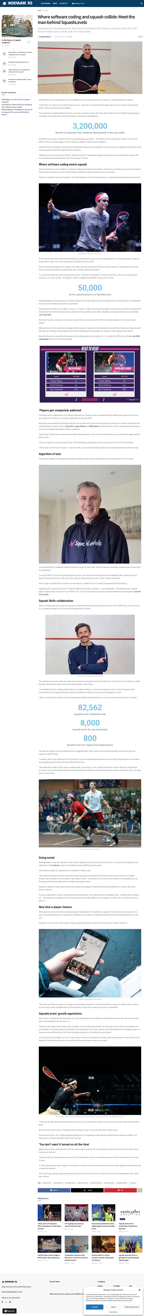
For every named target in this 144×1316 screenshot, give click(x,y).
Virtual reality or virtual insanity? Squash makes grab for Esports (103, 1257)
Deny (113, 1307)
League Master (80, 426)
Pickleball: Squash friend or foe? (18, 62)
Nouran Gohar (83, 1183)
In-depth (63, 3)
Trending (133, 1183)
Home (39, 10)
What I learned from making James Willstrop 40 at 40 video (71, 1294)
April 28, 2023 (59, 37)
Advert (100, 1286)
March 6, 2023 (124, 1263)
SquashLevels (122, 1183)
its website (54, 865)
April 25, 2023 (124, 1231)
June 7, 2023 (43, 1231)
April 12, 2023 (43, 1260)
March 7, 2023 (97, 1263)
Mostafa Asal (70, 1183)
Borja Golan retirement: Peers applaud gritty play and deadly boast (103, 1226)
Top (130, 1286)
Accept (95, 1307)
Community (124, 1250)
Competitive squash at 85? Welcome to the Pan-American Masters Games (76, 1257)
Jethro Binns (58, 1183)
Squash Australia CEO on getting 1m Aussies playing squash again (129, 1257)
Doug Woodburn (45, 37)
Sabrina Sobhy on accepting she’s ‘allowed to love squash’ (19, 71)
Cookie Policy (113, 1312)
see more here (45, 315)
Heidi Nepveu (6, 99)
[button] (139, 1290)
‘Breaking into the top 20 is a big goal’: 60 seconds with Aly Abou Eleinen (17, 112)
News (55, 3)
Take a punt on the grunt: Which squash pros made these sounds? (49, 1226)
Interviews (45, 3)
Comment (43, 1250)
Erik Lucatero (89, 999)
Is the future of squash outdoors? (11, 41)
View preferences (132, 1307)
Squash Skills (109, 1183)
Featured (96, 1219)
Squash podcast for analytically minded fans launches (128, 1226)
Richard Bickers (96, 1183)
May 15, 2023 (70, 1229)
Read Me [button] (11, 1311)
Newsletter (79, 3)
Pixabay (99, 999)
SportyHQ (69, 426)
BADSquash (94, 426)
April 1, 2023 (70, 1263)
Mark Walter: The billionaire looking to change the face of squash (20, 53)
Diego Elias (47, 1183)
